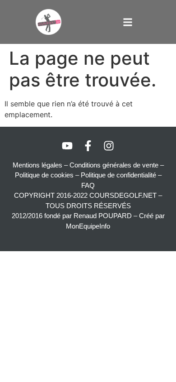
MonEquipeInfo (88, 226)
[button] (127, 21)
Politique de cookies (44, 175)
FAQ (88, 185)
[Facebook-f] (88, 145)
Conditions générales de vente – (116, 165)
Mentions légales (37, 165)
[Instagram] (108, 145)
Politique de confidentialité (118, 175)
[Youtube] (67, 145)
